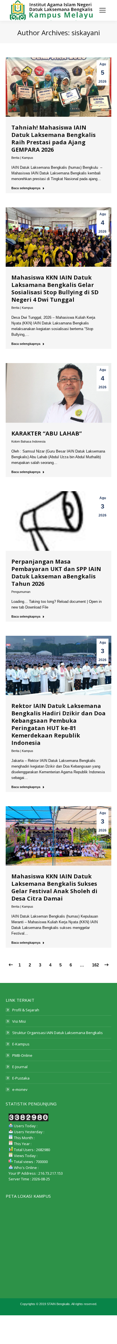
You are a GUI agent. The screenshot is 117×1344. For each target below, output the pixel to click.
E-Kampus (21, 1044)
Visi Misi (19, 1021)
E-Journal (20, 1066)
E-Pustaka (21, 1078)
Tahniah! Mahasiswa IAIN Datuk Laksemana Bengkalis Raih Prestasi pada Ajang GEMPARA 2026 (53, 138)
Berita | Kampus (22, 157)
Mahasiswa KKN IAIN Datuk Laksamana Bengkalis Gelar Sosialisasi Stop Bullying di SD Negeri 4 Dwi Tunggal (55, 288)
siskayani (86, 32)
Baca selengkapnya (25, 188)
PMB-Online (22, 1055)
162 (95, 964)
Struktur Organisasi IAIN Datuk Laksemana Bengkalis (57, 1032)
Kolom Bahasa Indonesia (28, 441)
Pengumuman (20, 591)
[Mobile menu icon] (102, 10)
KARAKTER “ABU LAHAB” (46, 433)
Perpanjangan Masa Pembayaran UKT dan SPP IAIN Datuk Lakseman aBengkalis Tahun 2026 (56, 572)
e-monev (20, 1089)
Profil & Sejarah (25, 1009)
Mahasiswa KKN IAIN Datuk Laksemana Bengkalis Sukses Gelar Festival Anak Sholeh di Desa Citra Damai (54, 887)
